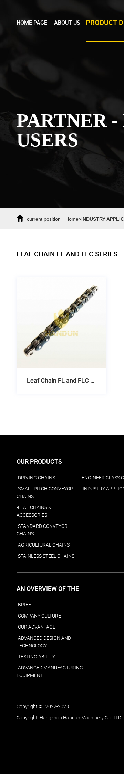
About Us (67, 23)
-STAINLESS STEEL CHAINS (45, 555)
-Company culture (39, 615)
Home (72, 219)
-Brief (24, 604)
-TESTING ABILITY (36, 656)
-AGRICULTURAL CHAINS (43, 544)
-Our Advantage (36, 626)
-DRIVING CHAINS (36, 477)
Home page (32, 23)
